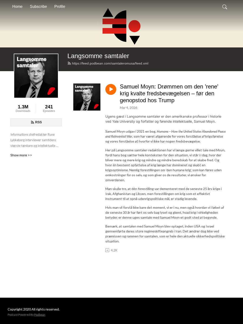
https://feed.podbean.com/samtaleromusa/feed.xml (110, 63)
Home (17, 7)
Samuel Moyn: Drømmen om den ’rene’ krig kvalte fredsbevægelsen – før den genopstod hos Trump (169, 93)
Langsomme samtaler (98, 56)
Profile (59, 7)
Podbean (39, 314)
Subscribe (38, 7)
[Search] (224, 6)
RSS (38, 122)
